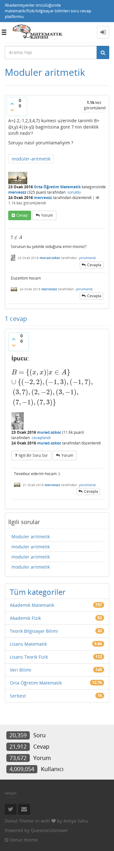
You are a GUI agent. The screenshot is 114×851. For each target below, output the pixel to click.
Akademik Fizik (25, 618)
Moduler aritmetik (30, 537)
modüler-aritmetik (31, 159)
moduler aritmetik (30, 547)
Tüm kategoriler (38, 592)
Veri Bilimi (20, 670)
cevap (22, 215)
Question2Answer (49, 830)
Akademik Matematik (32, 605)
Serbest (18, 696)
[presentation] (16, 237)
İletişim (10, 793)
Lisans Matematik (28, 644)
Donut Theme (19, 821)
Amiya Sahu (75, 821)
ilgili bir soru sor (33, 455)
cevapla (94, 265)
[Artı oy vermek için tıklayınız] (12, 103)
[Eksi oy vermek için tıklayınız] (12, 110)
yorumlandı (87, 258)
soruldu (74, 192)
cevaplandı (41, 437)
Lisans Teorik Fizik (29, 657)
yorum (47, 215)
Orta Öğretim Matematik (57, 187)
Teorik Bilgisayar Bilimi (34, 631)
